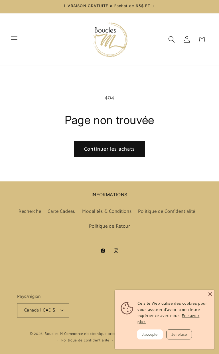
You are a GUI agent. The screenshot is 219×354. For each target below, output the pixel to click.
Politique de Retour (109, 226)
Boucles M (53, 334)
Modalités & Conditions (106, 211)
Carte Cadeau (62, 211)
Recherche (30, 211)
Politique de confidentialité (85, 340)
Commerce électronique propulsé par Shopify (104, 334)
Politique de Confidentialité (166, 211)
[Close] (210, 294)
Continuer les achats (109, 149)
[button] (14, 39)
